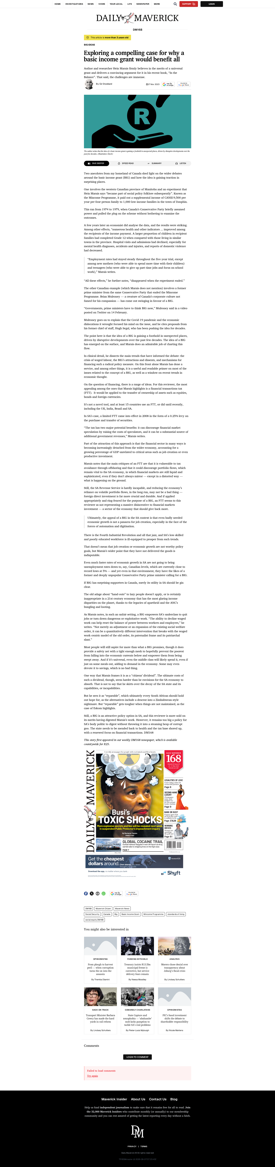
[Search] (175, 4)
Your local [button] (116, 4)
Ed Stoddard (106, 83)
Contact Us (157, 1099)
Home (58, 4)
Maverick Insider (114, 1099)
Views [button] (101, 4)
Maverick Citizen (103, 908)
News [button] (91, 4)
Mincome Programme (153, 914)
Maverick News (122, 908)
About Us (138, 1099)
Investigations (74, 4)
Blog (173, 1099)
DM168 (88, 908)
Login (212, 4)
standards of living (176, 914)
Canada (106, 914)
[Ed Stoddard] (89, 84)
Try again (92, 1076)
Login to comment (137, 1057)
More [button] (157, 4)
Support (186, 4)
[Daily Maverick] (137, 18)
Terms (143, 1146)
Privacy (132, 1146)
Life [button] (129, 4)
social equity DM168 (94, 920)
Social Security (92, 914)
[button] (168, 84)
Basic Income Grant (130, 914)
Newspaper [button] (142, 4)
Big (115, 914)
